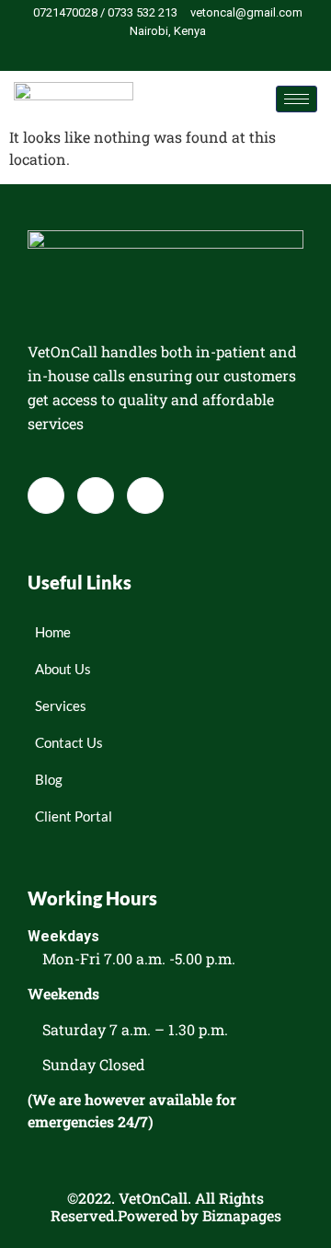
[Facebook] (139, 53)
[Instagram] (201, 53)
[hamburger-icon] (296, 99)
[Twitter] (170, 53)
